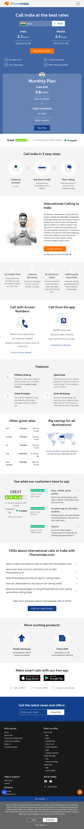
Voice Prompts (22, 393)
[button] (78, 3)
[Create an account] (16, 168)
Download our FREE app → (62, 345)
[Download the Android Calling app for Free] (54, 678)
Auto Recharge (62, 393)
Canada (9, 437)
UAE (7, 453)
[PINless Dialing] (7, 376)
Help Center (8, 780)
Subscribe (56, 712)
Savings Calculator (52, 753)
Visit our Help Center (42, 608)
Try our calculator (53, 451)
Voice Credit (48, 732)
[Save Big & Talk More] (61, 439)
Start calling (68, 179)
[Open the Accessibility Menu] (4, 792)
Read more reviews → (16, 517)
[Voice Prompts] (7, 395)
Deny (34, 820)
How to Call (50, 744)
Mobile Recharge (22, 649)
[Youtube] (51, 781)
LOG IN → (69, 254)
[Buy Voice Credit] (42, 168)
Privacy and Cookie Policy (13, 738)
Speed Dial (59, 374)
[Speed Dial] (47, 376)
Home (6, 732)
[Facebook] (46, 781)
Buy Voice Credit (42, 50)
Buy (47, 735)
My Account (8, 735)
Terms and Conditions (12, 741)
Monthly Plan (50, 741)
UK (7, 445)
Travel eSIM (62, 649)
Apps (47, 750)
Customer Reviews (11, 747)
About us (7, 744)
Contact (7, 783)
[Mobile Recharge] (22, 638)
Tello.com (7, 791)
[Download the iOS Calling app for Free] (30, 678)
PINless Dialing (22, 374)
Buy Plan (42, 127)
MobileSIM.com (9, 794)
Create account (55, 248)
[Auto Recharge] (47, 395)
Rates (48, 738)
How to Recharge (52, 762)
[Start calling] (68, 168)
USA (7, 428)
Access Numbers (52, 747)
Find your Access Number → (22, 352)
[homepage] (40, 3)
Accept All (50, 820)
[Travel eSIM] (62, 638)
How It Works (50, 771)
